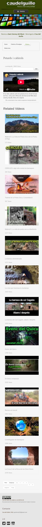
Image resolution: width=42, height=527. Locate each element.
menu (22, 11)
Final (12, 487)
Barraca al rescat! (11, 410)
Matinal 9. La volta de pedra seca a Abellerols (20, 229)
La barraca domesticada (13, 259)
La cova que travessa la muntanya (17, 288)
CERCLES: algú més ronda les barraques (19, 168)
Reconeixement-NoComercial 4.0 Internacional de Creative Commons (18, 502)
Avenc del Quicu (10, 349)
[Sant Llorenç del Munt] (21, 4)
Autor (6, 44)
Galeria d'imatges (16, 44)
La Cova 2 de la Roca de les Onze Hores (19, 469)
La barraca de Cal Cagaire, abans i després (20, 320)
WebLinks (7, 48)
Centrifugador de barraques (14, 440)
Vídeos (27, 44)
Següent (6, 487)
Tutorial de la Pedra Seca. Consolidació (19, 197)
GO (36, 69)
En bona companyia (12, 378)
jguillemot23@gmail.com (20, 512)
